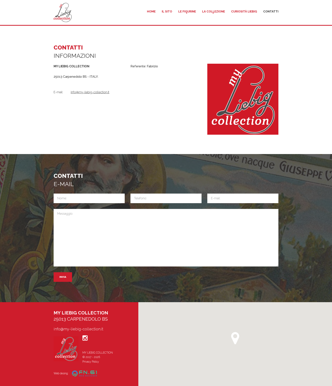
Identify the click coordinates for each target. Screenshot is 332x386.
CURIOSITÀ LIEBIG (244, 11)
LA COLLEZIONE (213, 11)
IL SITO (167, 11)
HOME (151, 11)
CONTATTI (270, 11)
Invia (62, 276)
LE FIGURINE (187, 11)
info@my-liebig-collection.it (90, 92)
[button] (235, 338)
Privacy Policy (90, 361)
